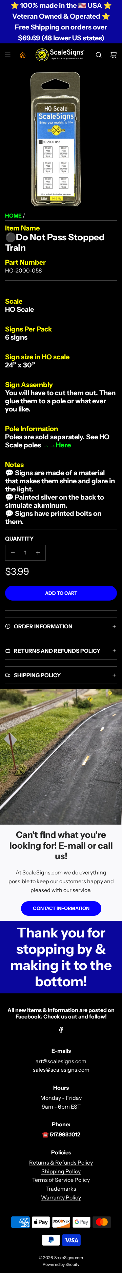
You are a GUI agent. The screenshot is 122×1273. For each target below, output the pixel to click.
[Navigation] (7, 54)
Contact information (61, 908)
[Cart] (113, 54)
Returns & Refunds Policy (61, 1162)
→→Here (56, 445)
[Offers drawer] (22, 54)
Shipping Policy (61, 1171)
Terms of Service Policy (61, 1179)
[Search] (98, 54)
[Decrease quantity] (12, 552)
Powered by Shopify (61, 1264)
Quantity (19, 538)
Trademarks (61, 1188)
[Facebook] (61, 1030)
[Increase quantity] (37, 552)
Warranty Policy (61, 1197)
